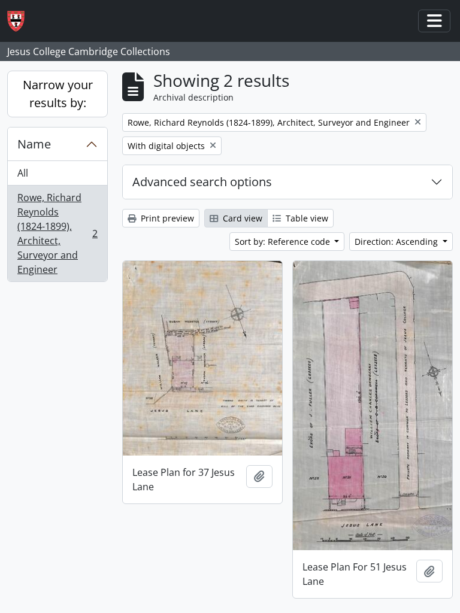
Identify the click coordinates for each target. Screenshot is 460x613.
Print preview (166, 218)
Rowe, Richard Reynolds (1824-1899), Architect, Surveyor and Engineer (57, 233)
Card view (241, 218)
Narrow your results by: (58, 94)
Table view (305, 218)
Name (34, 144)
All (22, 173)
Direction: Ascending (397, 241)
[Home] (20, 21)
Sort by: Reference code (283, 241)
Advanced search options (202, 182)
